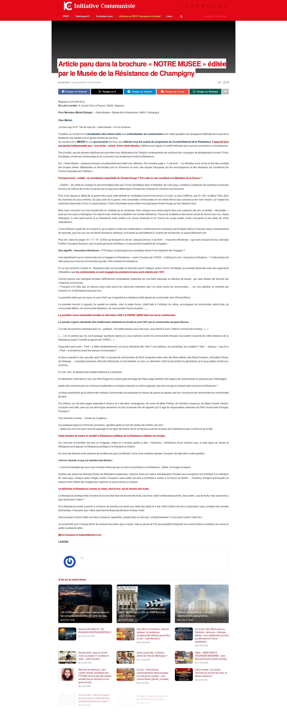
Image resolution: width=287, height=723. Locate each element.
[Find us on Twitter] (186, 6)
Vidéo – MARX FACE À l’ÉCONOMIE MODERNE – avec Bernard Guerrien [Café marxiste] (211, 655)
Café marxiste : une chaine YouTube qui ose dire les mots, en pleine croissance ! (211, 672)
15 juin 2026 (144, 659)
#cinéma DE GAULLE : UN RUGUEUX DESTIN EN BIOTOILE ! (95, 630)
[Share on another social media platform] (225, 91)
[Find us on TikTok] (225, 6)
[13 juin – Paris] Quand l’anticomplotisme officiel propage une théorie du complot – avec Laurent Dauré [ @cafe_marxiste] (152, 674)
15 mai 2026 (85, 720)
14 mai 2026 (202, 720)
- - (82, 558)
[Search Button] (181, 16)
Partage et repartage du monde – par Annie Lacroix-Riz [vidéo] (152, 694)
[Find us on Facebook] (181, 6)
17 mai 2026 (202, 703)
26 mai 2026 (143, 700)
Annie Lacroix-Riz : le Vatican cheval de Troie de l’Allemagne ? (152, 654)
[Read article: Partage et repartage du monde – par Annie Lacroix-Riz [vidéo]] (126, 697)
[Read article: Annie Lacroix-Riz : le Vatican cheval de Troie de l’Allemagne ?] (126, 657)
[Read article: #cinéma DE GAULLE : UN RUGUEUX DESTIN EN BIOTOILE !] (67, 633)
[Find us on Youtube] (192, 6)
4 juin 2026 (143, 683)
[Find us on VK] (214, 6)
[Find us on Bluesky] (219, 6)
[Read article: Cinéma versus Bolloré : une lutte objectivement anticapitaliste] (202, 604)
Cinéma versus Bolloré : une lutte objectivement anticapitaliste (195, 613)
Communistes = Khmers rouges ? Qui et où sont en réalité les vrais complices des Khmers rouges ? (94, 696)
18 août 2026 (126, 620)
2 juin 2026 (202, 679)
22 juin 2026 (86, 662)
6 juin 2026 (85, 686)
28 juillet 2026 (186, 620)
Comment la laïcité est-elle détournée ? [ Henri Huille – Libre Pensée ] (210, 713)
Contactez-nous (104, 16)
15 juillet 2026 (87, 636)
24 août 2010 (64, 82)
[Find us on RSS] (198, 6)
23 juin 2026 (202, 645)
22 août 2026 (68, 620)
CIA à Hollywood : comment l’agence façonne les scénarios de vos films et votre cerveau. (85, 613)
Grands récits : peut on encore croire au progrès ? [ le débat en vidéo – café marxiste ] (93, 655)
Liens (169, 16)
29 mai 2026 (85, 703)
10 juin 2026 (202, 662)
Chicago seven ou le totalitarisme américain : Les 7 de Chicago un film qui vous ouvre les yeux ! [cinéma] (143, 612)
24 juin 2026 (144, 642)
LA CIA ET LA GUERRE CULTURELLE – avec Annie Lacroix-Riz (208, 696)
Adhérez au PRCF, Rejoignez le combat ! (140, 16)
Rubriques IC (82, 16)
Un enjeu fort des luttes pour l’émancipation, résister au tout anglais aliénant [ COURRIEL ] (92, 713)
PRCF (66, 16)
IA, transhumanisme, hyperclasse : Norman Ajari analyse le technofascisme (153, 713)
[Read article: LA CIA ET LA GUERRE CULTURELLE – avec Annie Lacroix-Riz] (184, 697)
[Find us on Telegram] (203, 6)
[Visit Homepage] (99, 6)
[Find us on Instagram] (208, 6)
